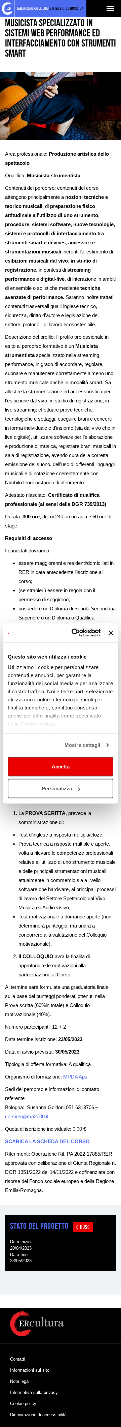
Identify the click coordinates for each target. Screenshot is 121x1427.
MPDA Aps (75, 1077)
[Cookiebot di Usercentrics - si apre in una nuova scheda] (75, 633)
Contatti (17, 1359)
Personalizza (57, 788)
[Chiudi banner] (111, 632)
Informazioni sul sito (29, 1370)
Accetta (61, 766)
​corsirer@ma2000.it (26, 1116)
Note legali (20, 1381)
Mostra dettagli (82, 745)
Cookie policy (23, 1403)
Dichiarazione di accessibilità (38, 1414)
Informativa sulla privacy (34, 1392)
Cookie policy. (37, 724)
